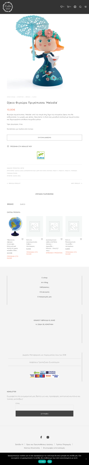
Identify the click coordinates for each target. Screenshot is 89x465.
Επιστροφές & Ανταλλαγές (54, 448)
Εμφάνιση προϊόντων (54, 253)
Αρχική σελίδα (11, 97)
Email (18, 403)
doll (19, 175)
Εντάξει (42, 461)
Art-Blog (44, 282)
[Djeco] (40, 155)
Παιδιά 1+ (55, 170)
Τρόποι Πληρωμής (63, 444)
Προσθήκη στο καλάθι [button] (12, 257)
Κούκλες (49, 170)
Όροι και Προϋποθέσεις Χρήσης (39, 444)
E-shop (44, 278)
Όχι (49, 461)
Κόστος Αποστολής (32, 448)
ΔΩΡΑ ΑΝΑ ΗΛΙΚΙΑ (41, 170)
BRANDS (28, 97)
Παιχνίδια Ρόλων (12, 173)
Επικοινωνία (44, 292)
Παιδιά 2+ (61, 170)
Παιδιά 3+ (67, 170)
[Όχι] (86, 459)
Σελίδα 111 (19, 444)
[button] (62, 6)
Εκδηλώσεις (44, 287)
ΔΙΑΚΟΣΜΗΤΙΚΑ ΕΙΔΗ (30, 170)
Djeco (34, 97)
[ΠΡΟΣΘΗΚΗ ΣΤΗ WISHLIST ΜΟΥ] (22, 239)
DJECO (21, 170)
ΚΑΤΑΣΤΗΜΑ (20, 97)
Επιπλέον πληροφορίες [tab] (45, 194)
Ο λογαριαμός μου (44, 297)
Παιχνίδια (74, 170)
